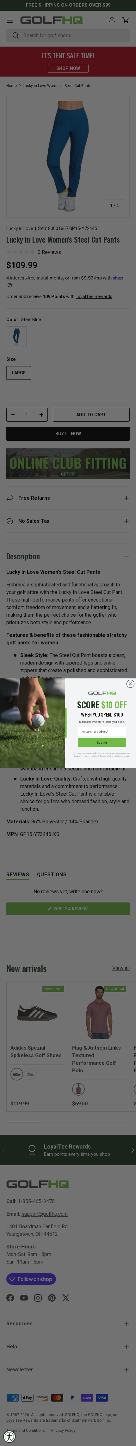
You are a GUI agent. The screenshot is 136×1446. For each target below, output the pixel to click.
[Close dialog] (130, 684)
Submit (102, 742)
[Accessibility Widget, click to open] (9, 1436)
